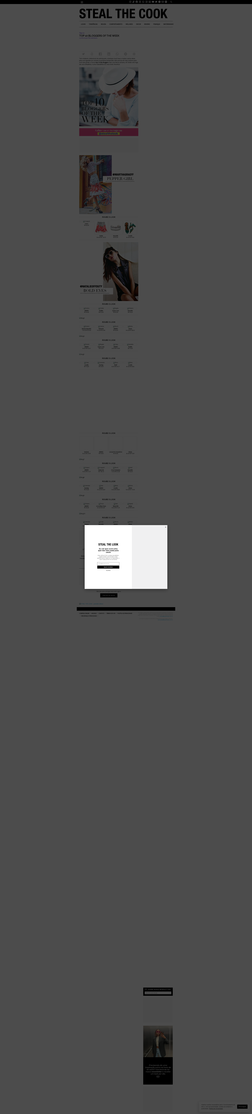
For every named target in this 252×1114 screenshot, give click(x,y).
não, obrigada (108, 570)
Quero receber (108, 567)
